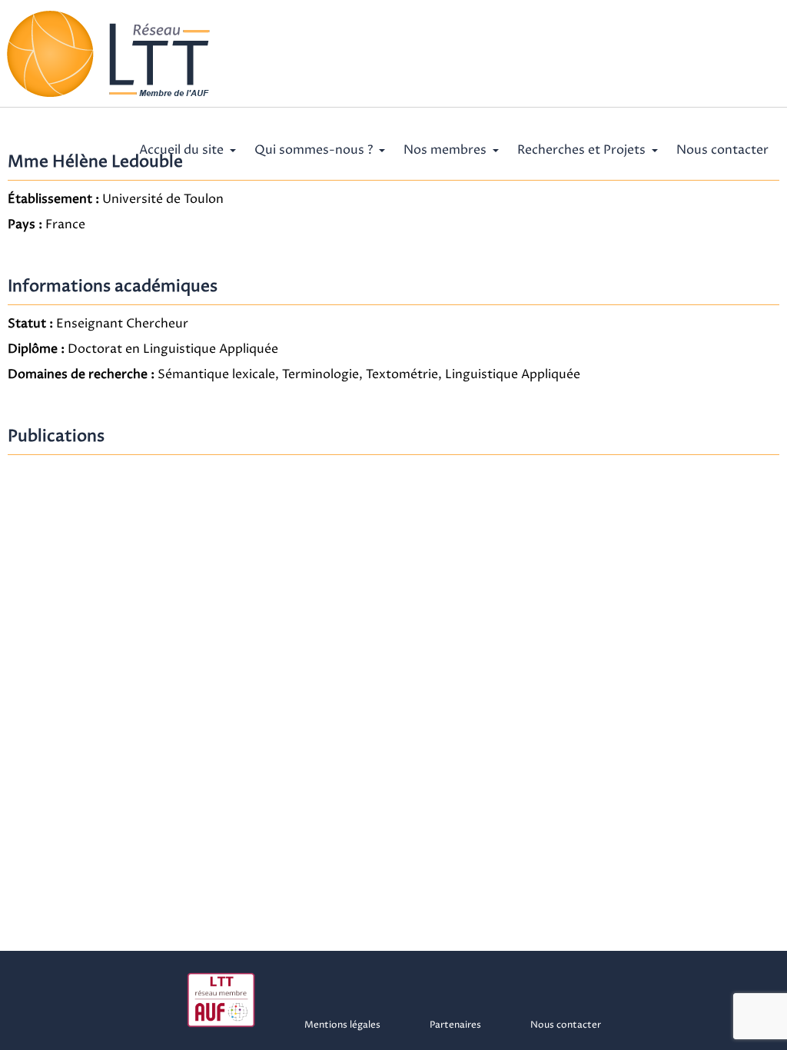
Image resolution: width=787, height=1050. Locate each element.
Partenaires (455, 1025)
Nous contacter (722, 150)
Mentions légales (342, 1025)
